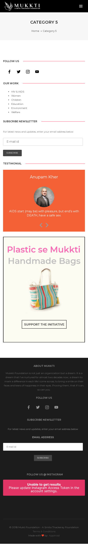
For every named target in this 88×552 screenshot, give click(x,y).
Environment (19, 108)
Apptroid (54, 535)
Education (17, 103)
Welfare (15, 112)
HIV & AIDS (17, 91)
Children (16, 99)
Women (16, 95)
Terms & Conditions (44, 531)
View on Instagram (46, 505)
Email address (43, 437)
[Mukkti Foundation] (22, 5)
